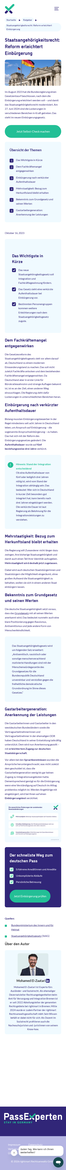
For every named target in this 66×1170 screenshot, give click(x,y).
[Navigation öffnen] (56, 8)
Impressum (14, 1144)
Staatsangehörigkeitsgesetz (26, 935)
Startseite (11, 20)
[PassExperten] (9, 9)
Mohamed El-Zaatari (30, 981)
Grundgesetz (22, 613)
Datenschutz (35, 1144)
